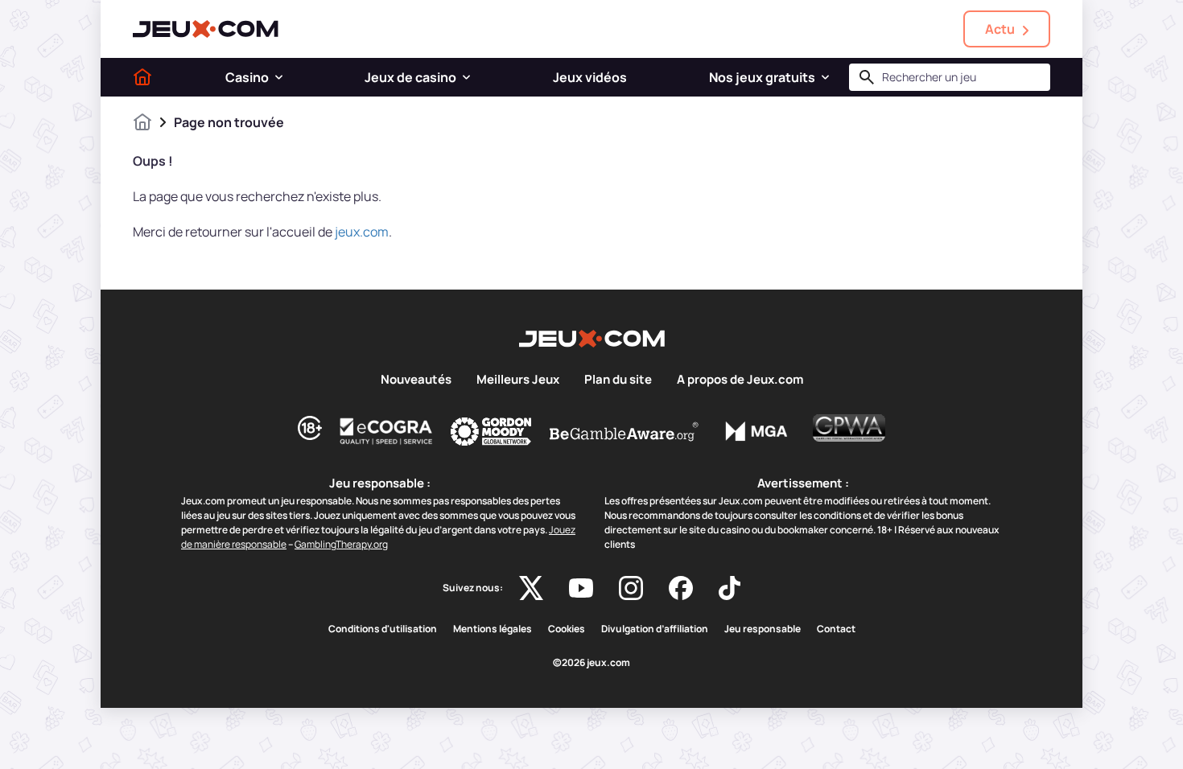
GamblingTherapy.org (341, 544)
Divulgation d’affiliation (654, 629)
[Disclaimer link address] (386, 431)
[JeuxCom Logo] (205, 29)
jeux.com (362, 232)
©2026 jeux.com (591, 663)
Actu (1000, 29)
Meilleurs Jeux (517, 380)
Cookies (566, 629)
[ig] (631, 588)
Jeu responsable (762, 629)
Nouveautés (416, 380)
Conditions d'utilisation (382, 629)
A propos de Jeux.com (740, 380)
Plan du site (618, 380)
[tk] (729, 588)
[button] (278, 77)
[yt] (581, 588)
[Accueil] (142, 77)
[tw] (531, 588)
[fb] (681, 588)
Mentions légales (492, 629)
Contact (836, 629)
